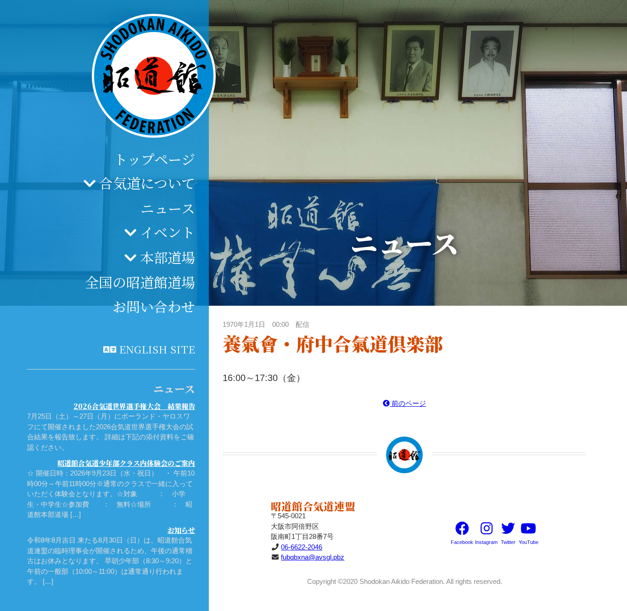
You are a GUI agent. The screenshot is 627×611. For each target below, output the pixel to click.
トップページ (154, 159)
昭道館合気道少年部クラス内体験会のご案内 (126, 463)
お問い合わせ (153, 306)
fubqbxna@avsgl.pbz (312, 557)
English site (157, 349)
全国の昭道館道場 (140, 282)
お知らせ (181, 530)
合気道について (147, 183)
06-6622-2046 (301, 547)
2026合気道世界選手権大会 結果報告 (134, 406)
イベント (167, 232)
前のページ (408, 403)
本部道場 (167, 257)
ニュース (167, 208)
